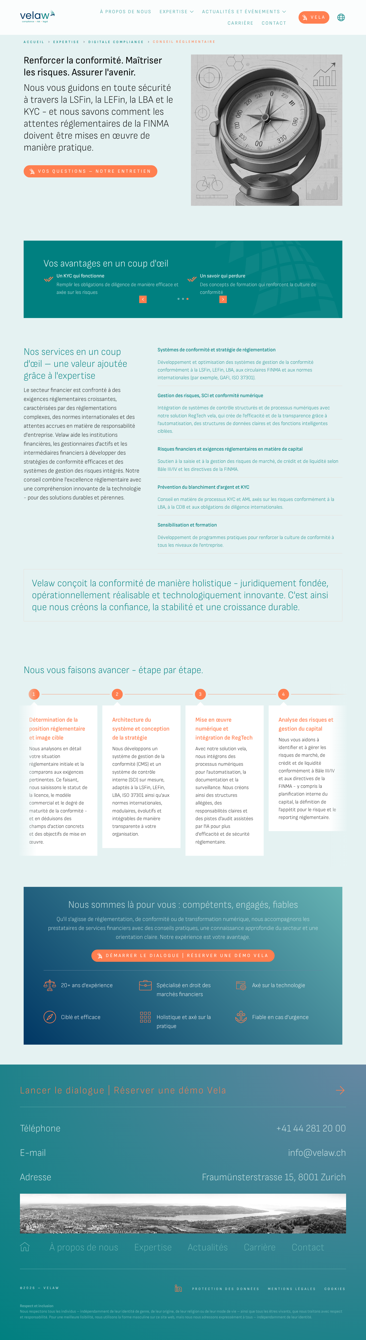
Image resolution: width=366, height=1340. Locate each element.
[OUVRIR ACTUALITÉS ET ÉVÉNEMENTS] (284, 11)
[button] (223, 299)
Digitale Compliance (116, 42)
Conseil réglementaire (184, 42)
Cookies (335, 1289)
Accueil (34, 42)
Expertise (66, 42)
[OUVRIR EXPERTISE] (191, 11)
